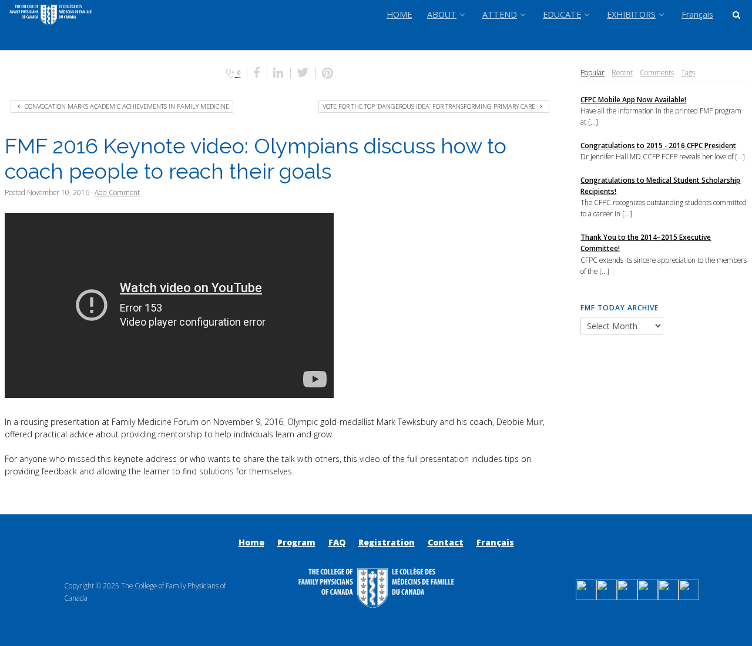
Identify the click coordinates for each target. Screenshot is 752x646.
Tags (688, 72)
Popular (592, 72)
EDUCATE (562, 14)
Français (697, 14)
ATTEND (499, 14)
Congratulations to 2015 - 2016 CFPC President (658, 145)
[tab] (592, 72)
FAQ (336, 542)
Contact (446, 542)
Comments (657, 72)
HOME (399, 14)
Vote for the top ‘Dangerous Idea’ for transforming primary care (430, 106)
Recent (622, 72)
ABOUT (441, 14)
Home (251, 542)
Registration (386, 542)
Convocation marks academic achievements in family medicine (126, 106)
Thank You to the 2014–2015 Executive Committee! (645, 242)
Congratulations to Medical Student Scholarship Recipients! (660, 185)
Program (296, 542)
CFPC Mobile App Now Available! (633, 99)
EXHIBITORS (631, 14)
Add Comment (117, 192)
